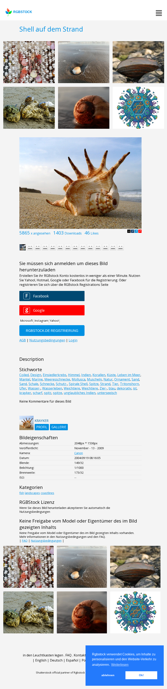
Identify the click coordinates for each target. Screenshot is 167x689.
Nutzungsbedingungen (46, 541)
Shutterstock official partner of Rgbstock (60, 672)
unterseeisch (107, 393)
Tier (115, 384)
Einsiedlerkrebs (54, 375)
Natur (108, 379)
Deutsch (56, 660)
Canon (78, 453)
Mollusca (78, 379)
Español (72, 660)
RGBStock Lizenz (36, 502)
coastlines (47, 493)
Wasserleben (52, 388)
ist (135, 388)
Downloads (73, 233)
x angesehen (40, 233)
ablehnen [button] (107, 675)
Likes (95, 233)
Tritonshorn (129, 384)
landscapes (32, 493)
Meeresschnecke (57, 379)
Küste (111, 375)
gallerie (59, 427)
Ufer (22, 388)
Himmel (74, 375)
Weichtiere (72, 388)
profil (41, 427)
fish (21, 493)
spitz (47, 393)
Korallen (98, 375)
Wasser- (34, 388)
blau (112, 388)
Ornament (122, 379)
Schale (33, 384)
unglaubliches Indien (80, 393)
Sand (135, 379)
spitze (57, 393)
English (40, 660)
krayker (25, 393)
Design (35, 375)
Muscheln (94, 379)
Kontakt (80, 655)
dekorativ (124, 388)
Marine (37, 379)
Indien (86, 375)
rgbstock (22, 12)
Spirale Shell (78, 384)
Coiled (24, 375)
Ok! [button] (141, 675)
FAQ (24, 541)
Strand (105, 384)
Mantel (24, 379)
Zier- (103, 388)
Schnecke (47, 384)
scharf (37, 393)
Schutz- (61, 384)
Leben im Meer (128, 375)
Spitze (94, 384)
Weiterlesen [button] (120, 664)
